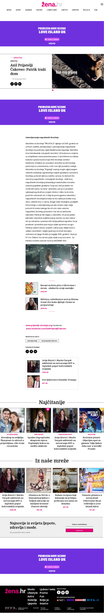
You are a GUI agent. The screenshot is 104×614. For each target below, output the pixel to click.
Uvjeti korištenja (70, 608)
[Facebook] (16, 85)
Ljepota (64, 10)
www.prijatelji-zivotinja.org (39, 325)
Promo (44, 593)
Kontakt (36, 608)
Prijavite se (79, 530)
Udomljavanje (32, 341)
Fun (95, 10)
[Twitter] (20, 85)
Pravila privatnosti (44, 608)
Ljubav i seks (52, 10)
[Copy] (12, 85)
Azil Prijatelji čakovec (49, 341)
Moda (9, 10)
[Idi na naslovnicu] (52, 6)
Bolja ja (86, 10)
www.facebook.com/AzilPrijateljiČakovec (46, 328)
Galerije (28, 10)
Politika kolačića (57, 608)
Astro (18, 10)
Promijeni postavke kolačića (87, 608)
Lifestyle (75, 10)
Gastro (39, 10)
